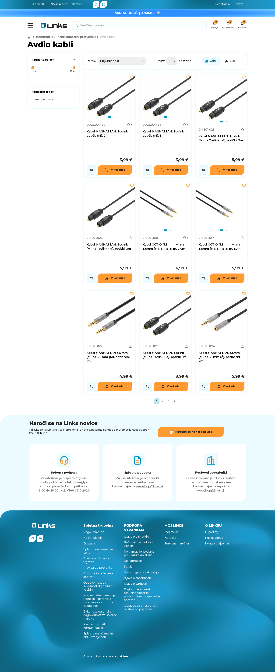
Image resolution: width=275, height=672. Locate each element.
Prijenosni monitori (44, 99)
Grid (213, 61)
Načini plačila (59, 4)
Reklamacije (133, 561)
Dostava (89, 543)
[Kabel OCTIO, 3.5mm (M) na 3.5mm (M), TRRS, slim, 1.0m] (221, 234)
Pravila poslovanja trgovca (96, 560)
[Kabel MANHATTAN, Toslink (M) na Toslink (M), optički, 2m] (221, 125)
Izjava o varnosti (135, 583)
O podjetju (39, 4)
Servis (128, 566)
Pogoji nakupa (93, 532)
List (232, 61)
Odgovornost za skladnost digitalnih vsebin (97, 586)
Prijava (239, 4)
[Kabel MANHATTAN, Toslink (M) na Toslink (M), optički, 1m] (165, 342)
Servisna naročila (177, 543)
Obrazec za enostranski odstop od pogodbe (140, 607)
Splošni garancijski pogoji (142, 572)
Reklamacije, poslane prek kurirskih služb (139, 553)
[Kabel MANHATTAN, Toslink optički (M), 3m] (165, 97)
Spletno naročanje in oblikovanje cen (98, 635)
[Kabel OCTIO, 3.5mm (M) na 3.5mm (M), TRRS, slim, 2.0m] (165, 234)
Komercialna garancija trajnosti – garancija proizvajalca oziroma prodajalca (99, 601)
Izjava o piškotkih (136, 536)
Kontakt (77, 4)
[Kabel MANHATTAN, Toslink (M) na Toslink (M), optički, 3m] (109, 234)
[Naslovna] (29, 36)
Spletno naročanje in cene (98, 550)
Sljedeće (174, 401)
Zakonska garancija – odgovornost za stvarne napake (100, 615)
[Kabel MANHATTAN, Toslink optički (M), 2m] (109, 97)
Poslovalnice (214, 538)
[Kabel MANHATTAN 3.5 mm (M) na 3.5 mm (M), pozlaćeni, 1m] (109, 342)
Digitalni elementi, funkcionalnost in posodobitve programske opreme (142, 595)
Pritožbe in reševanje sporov (98, 575)
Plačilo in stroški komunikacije (95, 626)
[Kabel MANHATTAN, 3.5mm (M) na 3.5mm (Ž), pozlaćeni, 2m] (221, 342)
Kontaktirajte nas (217, 543)
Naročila (170, 538)
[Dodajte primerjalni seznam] (91, 170)
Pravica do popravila (97, 567)
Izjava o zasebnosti (137, 578)
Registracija (222, 4)
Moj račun (172, 532)
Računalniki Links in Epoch (138, 544)
